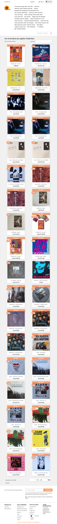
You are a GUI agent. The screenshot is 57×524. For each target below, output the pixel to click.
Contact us (7, 2)
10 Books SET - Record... (16, 63)
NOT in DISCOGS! (31, 26)
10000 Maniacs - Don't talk (41, 88)
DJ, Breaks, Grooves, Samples (22, 18)
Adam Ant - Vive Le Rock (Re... (41, 280)
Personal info (33, 506)
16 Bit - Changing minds (41, 112)
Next (50, 480)
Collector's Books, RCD (20, 26)
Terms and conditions (22, 510)
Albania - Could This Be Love (41, 472)
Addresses (32, 512)
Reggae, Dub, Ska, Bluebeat (38, 16)
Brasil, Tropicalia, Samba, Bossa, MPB (33, 14)
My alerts (37, 515)
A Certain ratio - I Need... (41, 256)
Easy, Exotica (27, 16)
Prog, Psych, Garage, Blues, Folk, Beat (24, 6)
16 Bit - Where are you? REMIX (16, 160)
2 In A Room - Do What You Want (16, 184)
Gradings (7, 507)
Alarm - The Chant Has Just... (41, 424)
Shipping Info (20, 507)
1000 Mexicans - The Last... (41, 63)
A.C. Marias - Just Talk (16, 280)
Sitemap (19, 517)
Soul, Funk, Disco (19, 14)
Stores (18, 519)
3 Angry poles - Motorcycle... (41, 184)
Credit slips (32, 510)
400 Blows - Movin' (41, 208)
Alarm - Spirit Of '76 (41, 400)
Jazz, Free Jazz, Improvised (21, 12)
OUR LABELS (40, 24)
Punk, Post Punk (19, 20)
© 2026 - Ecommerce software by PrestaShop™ (28, 522)
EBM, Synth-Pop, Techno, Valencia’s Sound (25, 24)
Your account (34, 504)
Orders (31, 508)
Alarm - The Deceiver (41, 448)
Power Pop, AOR (44, 20)
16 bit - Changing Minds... (16, 136)
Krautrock (36, 6)
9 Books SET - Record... (16, 256)
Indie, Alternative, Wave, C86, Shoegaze (24, 22)
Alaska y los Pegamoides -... (16, 472)
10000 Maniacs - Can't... (16, 88)
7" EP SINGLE (40, 26)
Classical (36, 8)
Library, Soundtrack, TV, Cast (37, 18)
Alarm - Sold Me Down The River (41, 376)
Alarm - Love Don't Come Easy (16, 376)
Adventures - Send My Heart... (41, 328)
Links (18, 514)
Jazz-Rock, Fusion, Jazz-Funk (36, 12)
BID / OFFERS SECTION (20, 29)
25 (41, 480)
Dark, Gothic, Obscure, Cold (41, 22)
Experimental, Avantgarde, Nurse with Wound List (27, 10)
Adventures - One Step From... (16, 328)
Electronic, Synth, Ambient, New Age (23, 8)
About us (19, 512)
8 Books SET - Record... (41, 232)
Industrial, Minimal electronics (31, 20)
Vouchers (32, 514)
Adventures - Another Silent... (16, 304)
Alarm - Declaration (41, 352)
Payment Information (22, 508)
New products (8, 508)
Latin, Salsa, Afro (19, 16)
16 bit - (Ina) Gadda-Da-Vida (16, 112)
